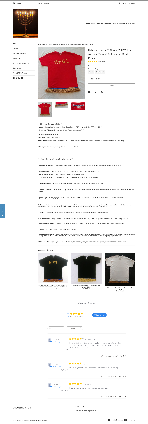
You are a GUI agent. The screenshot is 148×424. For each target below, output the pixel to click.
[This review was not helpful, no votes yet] (123, 356)
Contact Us (17, 58)
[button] (2, 212)
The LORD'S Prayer (20, 73)
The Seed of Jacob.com (29, 420)
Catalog (15, 48)
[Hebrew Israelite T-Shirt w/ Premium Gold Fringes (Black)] (86, 268)
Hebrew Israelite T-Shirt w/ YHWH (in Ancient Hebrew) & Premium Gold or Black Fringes (53, 286)
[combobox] (56, 328)
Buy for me (111, 86)
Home (15, 43)
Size (89, 68)
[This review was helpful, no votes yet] (120, 356)
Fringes (97, 68)
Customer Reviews (19, 53)
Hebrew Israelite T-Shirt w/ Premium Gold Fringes (120, 288)
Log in (40, 3)
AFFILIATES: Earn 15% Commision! (21, 65)
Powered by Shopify (41, 420)
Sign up (46, 3)
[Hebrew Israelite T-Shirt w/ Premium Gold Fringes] (120, 269)
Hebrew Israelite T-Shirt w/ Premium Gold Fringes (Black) (86, 286)
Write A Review (99, 315)
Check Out (132, 3)
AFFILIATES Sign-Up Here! (22, 408)
